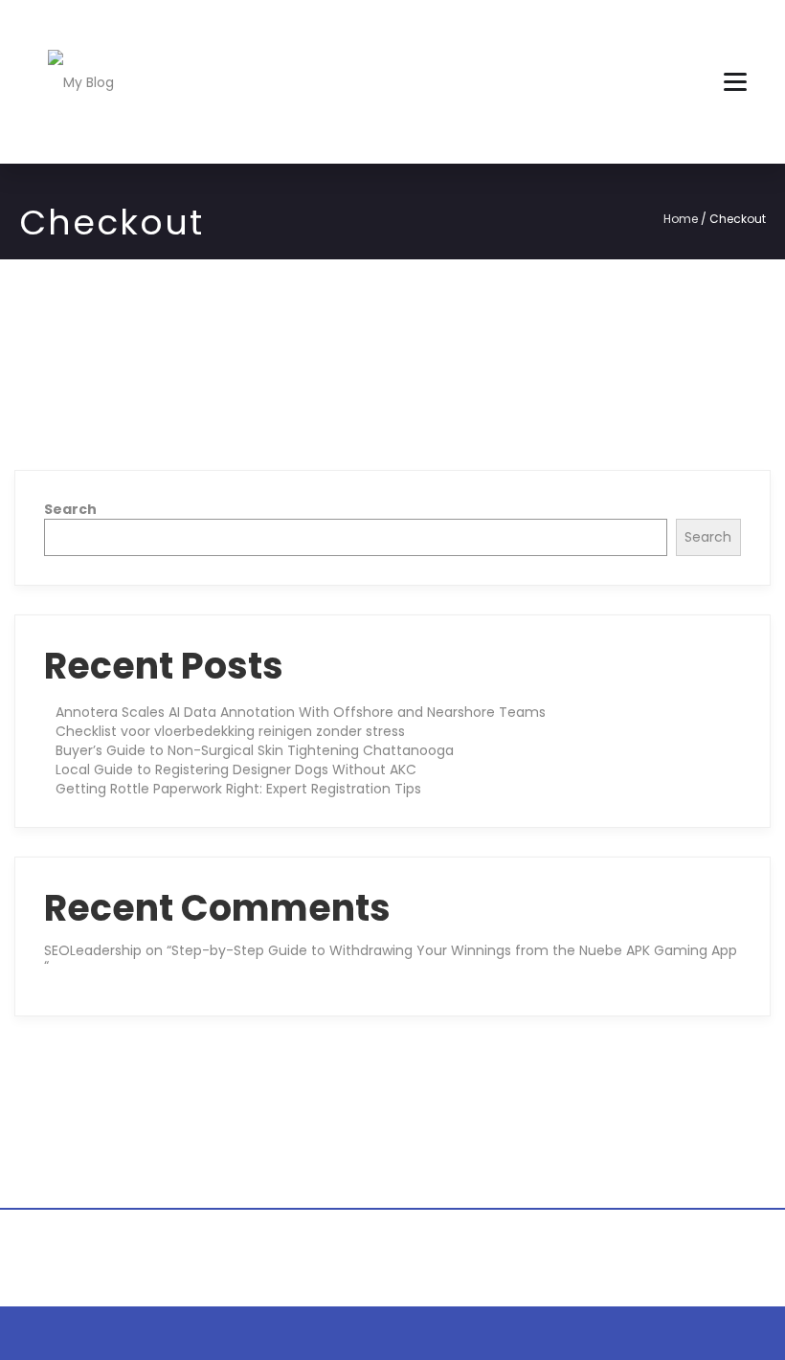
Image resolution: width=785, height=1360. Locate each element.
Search (70, 509)
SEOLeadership (93, 950)
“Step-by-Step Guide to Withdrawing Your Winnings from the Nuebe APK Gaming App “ (390, 957)
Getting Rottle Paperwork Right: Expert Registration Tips (238, 788)
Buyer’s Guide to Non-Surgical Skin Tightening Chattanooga (255, 750)
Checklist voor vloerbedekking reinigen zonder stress (230, 731)
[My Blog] (81, 81)
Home (680, 219)
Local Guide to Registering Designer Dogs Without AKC (236, 769)
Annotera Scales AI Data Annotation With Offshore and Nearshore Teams (301, 712)
